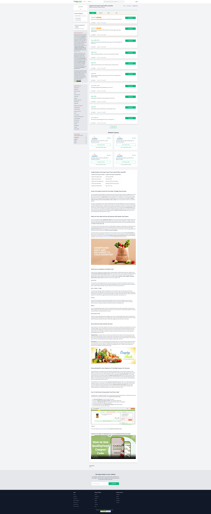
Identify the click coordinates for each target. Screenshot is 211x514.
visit (80, 9)
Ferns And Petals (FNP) (79, 116)
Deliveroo (76, 89)
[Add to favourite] (86, 6)
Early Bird (76, 103)
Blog (95, 506)
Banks (96, 500)
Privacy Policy (75, 504)
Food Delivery (129, 5)
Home (124, 5)
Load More (113, 127)
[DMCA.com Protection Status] (80, 81)
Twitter (117, 496)
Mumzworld (76, 122)
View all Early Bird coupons (101, 147)
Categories (97, 496)
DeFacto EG (76, 120)
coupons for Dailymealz (107, 236)
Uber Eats (76, 96)
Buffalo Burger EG (77, 100)
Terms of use (75, 502)
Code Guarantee (76, 500)
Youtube (117, 502)
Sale (116, 13)
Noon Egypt (76, 129)
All (92, 13)
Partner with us (76, 506)
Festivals (96, 504)
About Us (75, 496)
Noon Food (76, 87)
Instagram (118, 500)
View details (93, 22)
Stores (96, 494)
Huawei (75, 127)
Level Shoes (76, 114)
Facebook (118, 494)
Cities (96, 502)
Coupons (100, 13)
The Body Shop (77, 118)
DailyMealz (76, 101)
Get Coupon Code (101, 144)
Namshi (75, 123)
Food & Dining (77, 109)
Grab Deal (130, 17)
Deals (108, 13)
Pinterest (117, 498)
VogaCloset (76, 125)
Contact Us (75, 498)
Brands (96, 498)
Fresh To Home (77, 91)
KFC (75, 93)
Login (136, 1)
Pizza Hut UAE (77, 94)
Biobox (75, 98)
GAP (75, 113)
